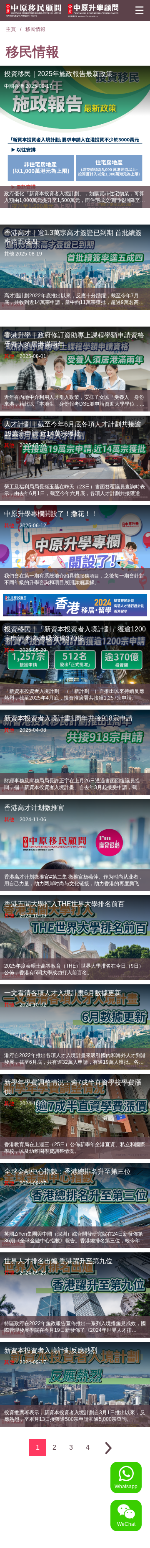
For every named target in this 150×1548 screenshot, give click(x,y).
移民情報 (35, 29)
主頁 (11, 29)
